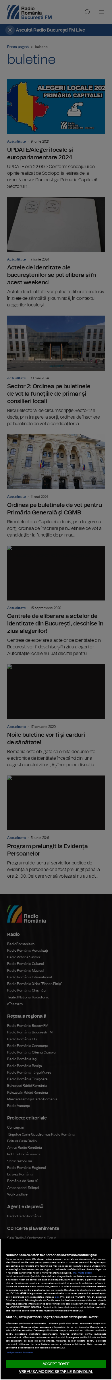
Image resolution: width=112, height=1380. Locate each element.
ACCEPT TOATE (56, 1364)
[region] (56, 1309)
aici (57, 1297)
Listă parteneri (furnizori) (19, 1353)
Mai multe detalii (82, 1273)
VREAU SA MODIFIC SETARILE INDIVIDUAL (56, 1372)
